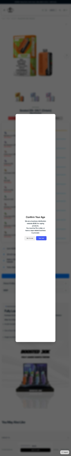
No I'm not (30, 238)
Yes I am (41, 238)
